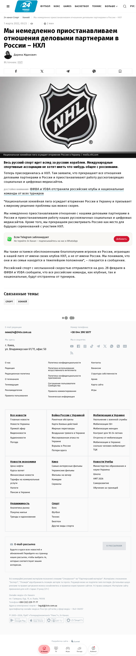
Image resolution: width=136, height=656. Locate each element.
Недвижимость (20, 503)
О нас (7, 363)
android (18, 620)
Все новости (18, 415)
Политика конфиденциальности (64, 363)
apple (36, 620)
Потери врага (59, 450)
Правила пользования (16, 396)
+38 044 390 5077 (80, 332)
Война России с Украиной (68, 415)
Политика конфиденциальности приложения (64, 377)
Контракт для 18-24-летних (108, 433)
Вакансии (96, 368)
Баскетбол (82, 6)
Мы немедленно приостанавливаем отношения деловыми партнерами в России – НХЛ (77, 17)
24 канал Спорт (12, 17)
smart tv (55, 620)
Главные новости (19, 419)
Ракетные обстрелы (62, 419)
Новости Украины (20, 424)
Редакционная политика (17, 374)
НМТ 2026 (98, 478)
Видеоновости (18, 433)
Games (68, 6)
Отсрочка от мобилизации (107, 437)
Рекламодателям (13, 390)
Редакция (10, 368)
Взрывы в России (61, 445)
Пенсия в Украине (20, 492)
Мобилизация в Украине (109, 415)
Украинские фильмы (63, 470)
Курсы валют (17, 470)
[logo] (26, 6)
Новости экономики (23, 461)
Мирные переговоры (63, 428)
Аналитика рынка (20, 507)
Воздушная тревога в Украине (68, 433)
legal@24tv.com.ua (47, 605)
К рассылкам (114, 546)
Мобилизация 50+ (102, 424)
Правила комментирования (62, 391)
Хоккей (26, 17)
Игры (94, 390)
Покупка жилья (18, 512)
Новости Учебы (103, 461)
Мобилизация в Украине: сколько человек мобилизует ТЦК (109, 446)
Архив (94, 379)
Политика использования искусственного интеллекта (62, 369)
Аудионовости (18, 437)
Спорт (55, 503)
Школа (97, 474)
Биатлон (56, 521)
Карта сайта (97, 385)
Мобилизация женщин (105, 428)
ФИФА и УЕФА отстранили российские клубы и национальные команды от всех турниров (64, 191)
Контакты (96, 363)
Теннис (97, 6)
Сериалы (56, 484)
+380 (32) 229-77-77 (28, 602)
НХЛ (20, 62)
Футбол (45, 6)
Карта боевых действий (65, 424)
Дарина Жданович (25, 55)
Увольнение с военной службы (110, 419)
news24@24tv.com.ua (18, 332)
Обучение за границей (105, 487)
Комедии (56, 479)
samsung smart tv (75, 620)
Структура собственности (104, 374)
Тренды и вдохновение (22, 516)
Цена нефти (16, 466)
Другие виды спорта (63, 526)
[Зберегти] (120, 71)
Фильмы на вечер (61, 475)
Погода (14, 442)
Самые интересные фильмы (67, 466)
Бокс (57, 6)
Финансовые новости (22, 475)
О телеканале (12, 379)
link (72, 346)
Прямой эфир (17, 428)
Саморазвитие (101, 483)
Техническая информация (61, 397)
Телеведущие (12, 385)
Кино (55, 461)
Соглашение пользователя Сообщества (61, 385)
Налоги (14, 487)
